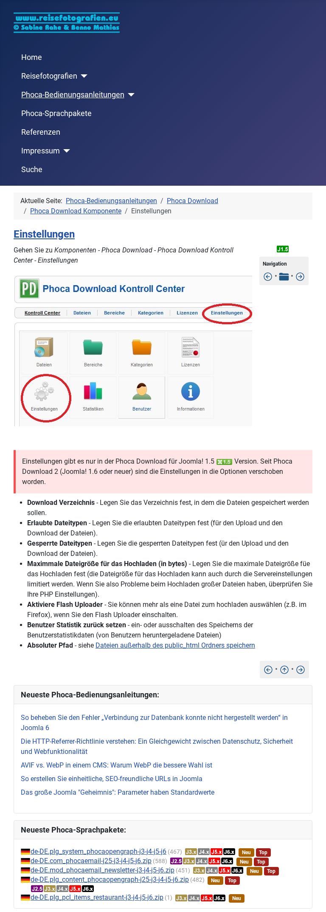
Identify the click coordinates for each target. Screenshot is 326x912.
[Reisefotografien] (82, 76)
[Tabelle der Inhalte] (284, 276)
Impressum (40, 151)
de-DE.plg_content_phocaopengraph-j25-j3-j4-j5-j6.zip (110, 879)
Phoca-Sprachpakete (56, 113)
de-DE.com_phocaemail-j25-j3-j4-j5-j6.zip (91, 861)
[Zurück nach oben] (311, 896)
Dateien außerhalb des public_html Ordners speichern (175, 645)
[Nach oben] (284, 669)
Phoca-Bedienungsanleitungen (72, 95)
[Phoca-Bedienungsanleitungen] (129, 94)
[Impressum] (65, 151)
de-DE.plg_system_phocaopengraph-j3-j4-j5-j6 (98, 851)
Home (31, 57)
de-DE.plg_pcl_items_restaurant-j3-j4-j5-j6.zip (97, 897)
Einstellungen (44, 234)
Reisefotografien (49, 76)
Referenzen (40, 132)
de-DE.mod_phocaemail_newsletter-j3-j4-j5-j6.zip (102, 870)
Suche (31, 169)
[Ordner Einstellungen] (300, 276)
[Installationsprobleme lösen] (268, 276)
